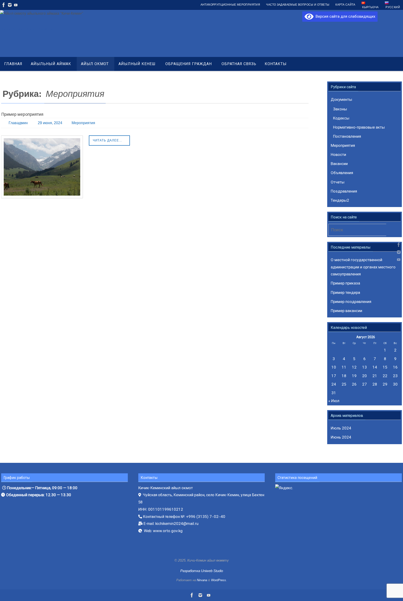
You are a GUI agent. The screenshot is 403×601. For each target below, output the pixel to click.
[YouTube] (16, 5)
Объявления (342, 172)
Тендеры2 (340, 200)
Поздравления (344, 191)
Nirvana (202, 580)
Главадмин (18, 123)
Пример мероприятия (22, 114)
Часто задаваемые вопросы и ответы (297, 4)
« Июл (333, 400)
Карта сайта (345, 4)
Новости (338, 154)
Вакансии (339, 163)
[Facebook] (3, 5)
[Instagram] (10, 5)
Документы (341, 99)
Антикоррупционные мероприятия (230, 4)
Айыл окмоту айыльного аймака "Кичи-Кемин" (124, 18)
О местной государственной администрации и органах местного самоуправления (363, 266)
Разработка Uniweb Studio (201, 571)
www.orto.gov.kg (168, 530)
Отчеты (337, 182)
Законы (340, 109)
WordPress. (219, 580)
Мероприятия (83, 123)
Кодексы (341, 118)
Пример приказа (345, 283)
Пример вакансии (346, 310)
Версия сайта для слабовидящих (344, 16)
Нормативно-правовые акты (359, 127)
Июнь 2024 (341, 437)
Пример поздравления (351, 301)
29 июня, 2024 (50, 123)
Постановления (347, 136)
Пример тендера (345, 292)
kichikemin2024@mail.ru (176, 523)
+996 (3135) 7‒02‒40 (205, 516)
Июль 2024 (341, 428)
